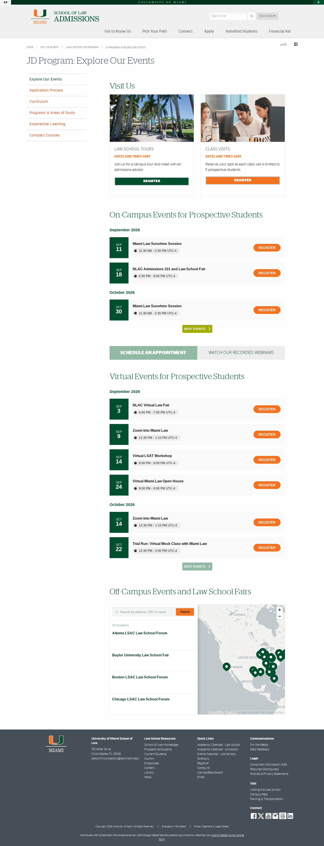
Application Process (46, 90)
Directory (203, 758)
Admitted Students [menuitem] (241, 31)
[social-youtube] (268, 816)
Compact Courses (45, 135)
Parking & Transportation (266, 799)
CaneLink (203, 768)
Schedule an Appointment (153, 352)
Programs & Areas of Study (52, 113)
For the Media (259, 744)
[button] (314, 834)
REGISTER (151, 181)
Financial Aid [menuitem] (280, 31)
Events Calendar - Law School (216, 754)
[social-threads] (282, 815)
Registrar (203, 763)
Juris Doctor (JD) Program (82, 47)
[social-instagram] (275, 816)
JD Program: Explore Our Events (126, 47)
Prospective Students (158, 749)
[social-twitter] (260, 815)
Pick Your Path (50, 47)
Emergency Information (174, 826)
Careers (149, 768)
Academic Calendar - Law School (218, 744)
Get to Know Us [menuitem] (117, 31)
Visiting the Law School (265, 789)
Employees (151, 763)
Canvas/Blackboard (210, 772)
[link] (267, 248)
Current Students (155, 754)
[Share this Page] (294, 45)
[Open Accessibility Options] (5, 2)
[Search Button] (251, 16)
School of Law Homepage (161, 744)
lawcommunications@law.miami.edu (115, 758)
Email (201, 777)
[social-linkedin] (290, 816)
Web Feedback (260, 749)
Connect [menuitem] (185, 31)
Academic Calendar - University (217, 749)
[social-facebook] (254, 816)
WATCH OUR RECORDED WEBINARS (241, 353)
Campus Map (259, 794)
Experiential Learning (47, 124)
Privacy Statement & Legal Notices (211, 826)
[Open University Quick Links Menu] (318, 2)
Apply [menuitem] (209, 31)
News (147, 777)
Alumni (149, 758)
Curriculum (39, 101)
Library (149, 772)
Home (30, 47)
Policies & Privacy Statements (269, 774)
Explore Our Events (46, 79)
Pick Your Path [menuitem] (154, 31)
